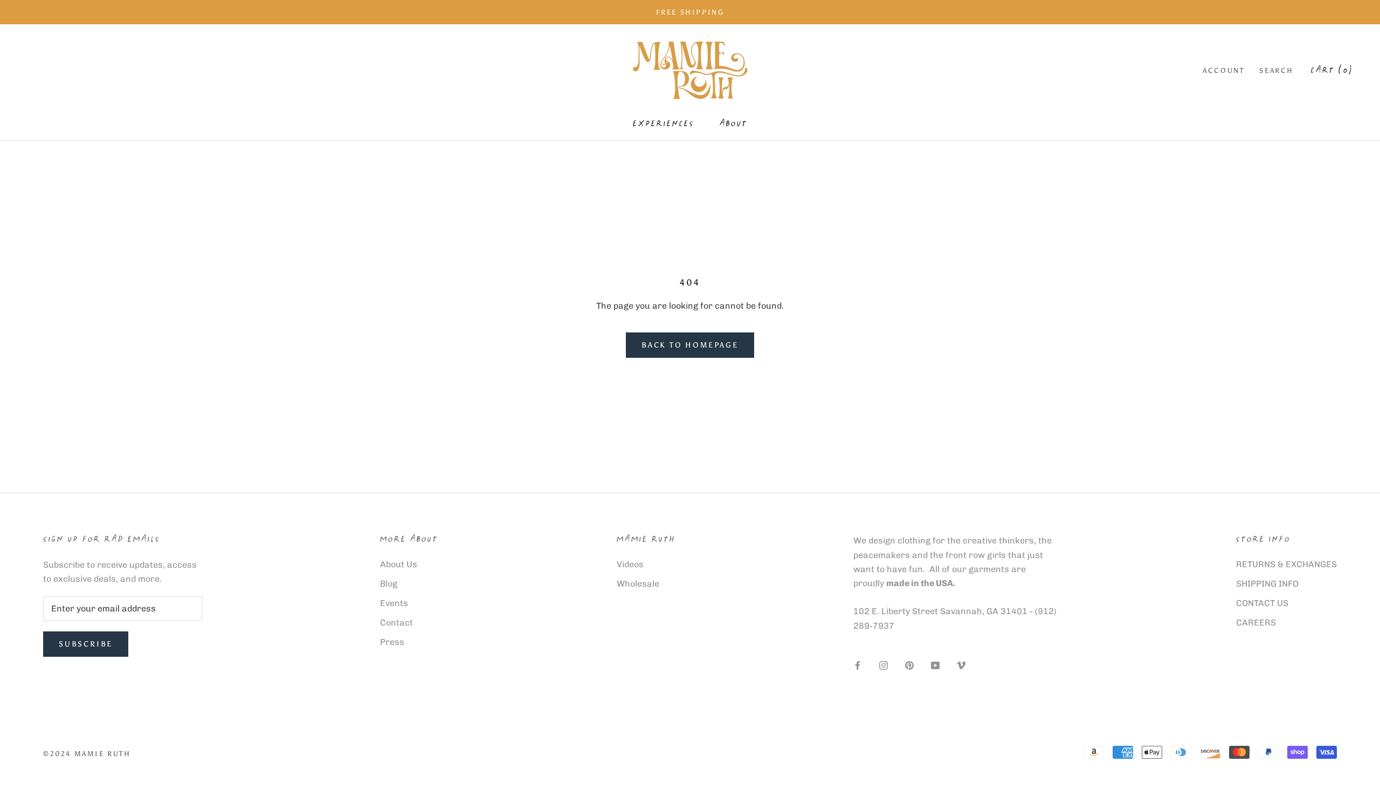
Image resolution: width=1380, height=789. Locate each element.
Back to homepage (690, 345)
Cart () (1332, 71)
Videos (630, 564)
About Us (398, 564)
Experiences (664, 124)
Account (1223, 70)
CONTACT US (1262, 603)
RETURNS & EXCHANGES (1286, 564)
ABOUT (734, 124)
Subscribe (86, 644)
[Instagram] (883, 665)
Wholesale (638, 584)
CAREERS (1256, 622)
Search (1276, 70)
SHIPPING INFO (1267, 584)
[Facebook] (857, 665)
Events (394, 603)
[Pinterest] (909, 665)
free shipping (690, 12)
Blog (388, 584)
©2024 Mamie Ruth (87, 754)
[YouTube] (935, 665)
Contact (396, 622)
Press (392, 642)
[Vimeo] (961, 665)
